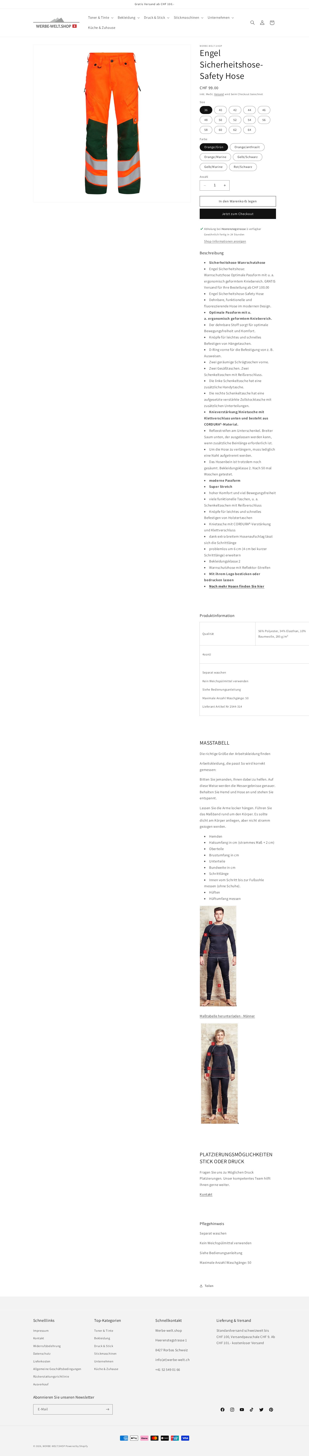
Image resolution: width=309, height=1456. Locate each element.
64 (249, 130)
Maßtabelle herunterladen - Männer (227, 1016)
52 (235, 120)
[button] (100, 18)
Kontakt (206, 1194)
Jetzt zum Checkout (238, 214)
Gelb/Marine (213, 167)
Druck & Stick (103, 1346)
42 (235, 110)
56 (264, 120)
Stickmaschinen (105, 1353)
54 (249, 120)
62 (235, 130)
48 (206, 120)
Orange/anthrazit (247, 147)
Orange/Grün (213, 147)
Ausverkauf (41, 1384)
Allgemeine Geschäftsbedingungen (57, 1369)
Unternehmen (103, 1361)
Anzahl (204, 177)
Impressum (41, 1330)
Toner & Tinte (103, 1330)
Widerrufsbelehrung (47, 1346)
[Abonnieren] (107, 1409)
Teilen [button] (209, 1286)
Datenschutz (42, 1353)
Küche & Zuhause (106, 1369)
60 (220, 130)
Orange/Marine (215, 157)
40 (220, 110)
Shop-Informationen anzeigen (225, 241)
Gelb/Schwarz (248, 157)
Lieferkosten (42, 1361)
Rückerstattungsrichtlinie (51, 1376)
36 (206, 110)
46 (264, 110)
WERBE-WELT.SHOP (54, 1446)
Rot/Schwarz (243, 167)
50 (220, 120)
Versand (219, 94)
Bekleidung (102, 1338)
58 (206, 130)
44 (249, 110)
